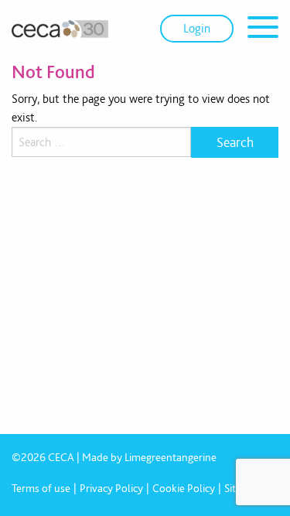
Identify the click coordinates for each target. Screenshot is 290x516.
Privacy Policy (111, 488)
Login (196, 28)
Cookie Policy (183, 488)
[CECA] (60, 28)
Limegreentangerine (171, 457)
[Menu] (262, 29)
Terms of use (41, 488)
